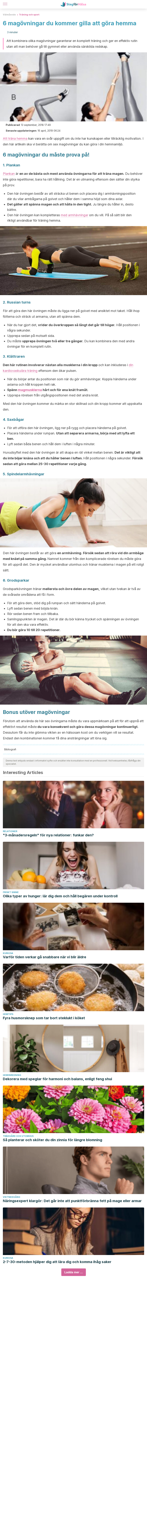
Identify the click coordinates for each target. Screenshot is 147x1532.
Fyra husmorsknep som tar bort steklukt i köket (44, 1018)
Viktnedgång (11, 1197)
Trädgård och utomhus (18, 1136)
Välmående (9, 14)
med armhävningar (74, 215)
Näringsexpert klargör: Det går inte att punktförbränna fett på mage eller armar (72, 1201)
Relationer (10, 831)
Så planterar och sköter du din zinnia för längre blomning (52, 1140)
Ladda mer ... (73, 1272)
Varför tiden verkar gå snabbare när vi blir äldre (44, 957)
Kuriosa (8, 953)
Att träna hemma (15, 138)
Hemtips (8, 1014)
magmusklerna (30, 390)
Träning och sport (29, 14)
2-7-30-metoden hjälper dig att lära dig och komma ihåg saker (57, 1262)
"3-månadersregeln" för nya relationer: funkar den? (48, 835)
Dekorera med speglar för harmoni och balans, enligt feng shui (57, 1079)
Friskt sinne (11, 892)
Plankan (9, 174)
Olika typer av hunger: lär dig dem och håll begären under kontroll (60, 896)
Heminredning (12, 1075)
